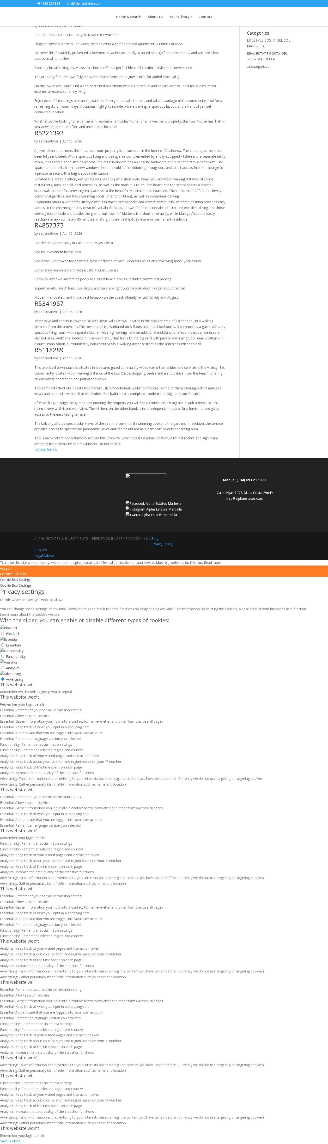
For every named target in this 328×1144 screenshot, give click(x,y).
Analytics (13, 668)
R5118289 (49, 349)
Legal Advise (44, 555)
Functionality (16, 656)
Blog (154, 538)
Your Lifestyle (180, 17)
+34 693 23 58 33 (48, 3)
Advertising (14, 679)
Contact (205, 17)
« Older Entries (45, 449)
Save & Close (10, 1141)
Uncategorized (258, 66)
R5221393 (49, 133)
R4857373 (49, 225)
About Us (155, 17)
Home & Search (128, 17)
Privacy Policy (161, 544)
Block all (12, 633)
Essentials (13, 645)
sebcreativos (49, 141)
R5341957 (49, 303)
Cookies (40, 549)
